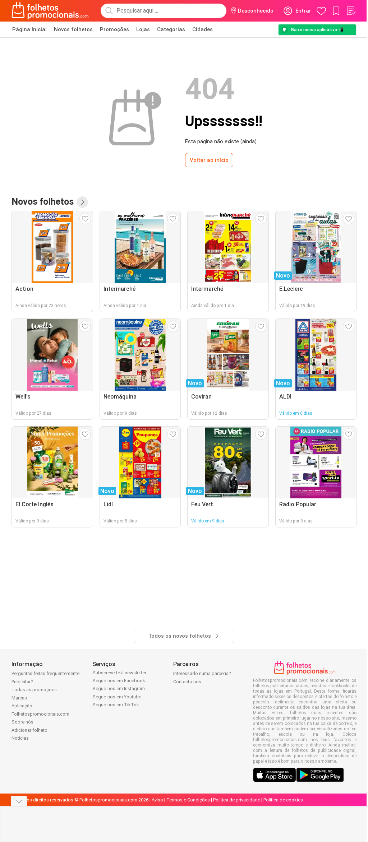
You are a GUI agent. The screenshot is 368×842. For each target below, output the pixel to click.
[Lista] (350, 11)
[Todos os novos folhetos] (82, 202)
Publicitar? (22, 681)
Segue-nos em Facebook (118, 680)
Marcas (19, 698)
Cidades (202, 29)
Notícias (20, 738)
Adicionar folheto (29, 730)
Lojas (143, 29)
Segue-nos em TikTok (115, 704)
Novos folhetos (73, 29)
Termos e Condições (188, 800)
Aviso (157, 800)
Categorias (171, 29)
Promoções (114, 29)
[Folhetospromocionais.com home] (50, 11)
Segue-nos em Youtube (116, 696)
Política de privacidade (236, 800)
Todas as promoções (34, 689)
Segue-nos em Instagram (118, 688)
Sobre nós (22, 722)
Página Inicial (29, 29)
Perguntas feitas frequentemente (45, 673)
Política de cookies (283, 800)
